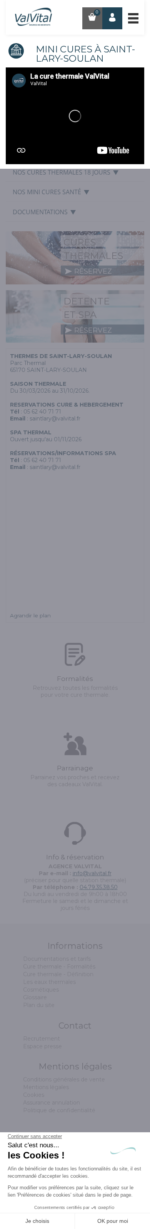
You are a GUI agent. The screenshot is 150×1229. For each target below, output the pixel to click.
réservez (92, 271)
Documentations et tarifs (57, 958)
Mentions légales (46, 1087)
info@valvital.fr (92, 873)
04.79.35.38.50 (99, 887)
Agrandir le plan (30, 615)
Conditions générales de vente (64, 1079)
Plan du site (39, 1005)
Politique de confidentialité (59, 1110)
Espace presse (42, 1046)
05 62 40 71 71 (42, 411)
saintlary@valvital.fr (55, 418)
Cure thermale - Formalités (59, 966)
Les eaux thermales (49, 981)
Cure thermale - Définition (58, 974)
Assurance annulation (51, 1102)
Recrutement (41, 1038)
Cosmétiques (41, 989)
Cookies (33, 1094)
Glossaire (35, 997)
